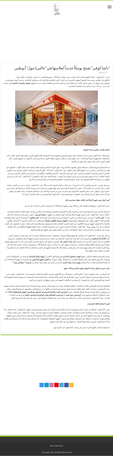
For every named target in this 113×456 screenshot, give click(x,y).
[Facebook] (66, 385)
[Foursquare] (46, 385)
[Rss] (71, 385)
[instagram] (41, 385)
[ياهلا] (56, 9)
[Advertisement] (56, 37)
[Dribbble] (51, 385)
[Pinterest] (56, 385)
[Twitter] (61, 385)
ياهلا (51, 446)
